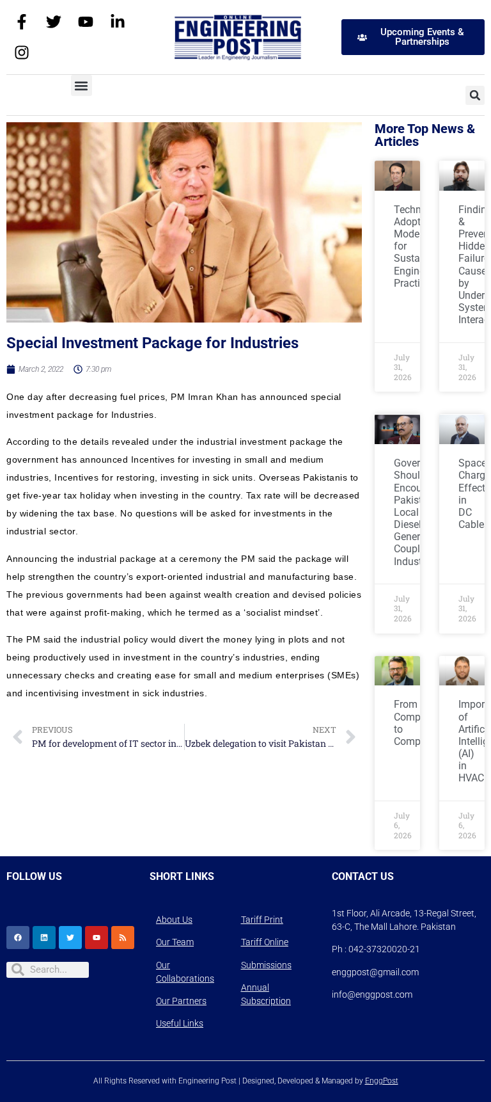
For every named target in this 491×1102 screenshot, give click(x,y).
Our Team (175, 942)
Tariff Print (262, 919)
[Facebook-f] (21, 21)
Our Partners (181, 1001)
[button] (81, 85)
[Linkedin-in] (117, 21)
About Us (174, 919)
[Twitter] (53, 21)
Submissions (266, 965)
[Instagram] (21, 52)
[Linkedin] (44, 937)
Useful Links (179, 1023)
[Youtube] (85, 21)
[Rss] (122, 937)
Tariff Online (264, 942)
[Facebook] (17, 937)
